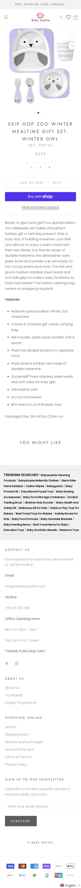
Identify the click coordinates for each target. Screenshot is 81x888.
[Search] (61, 17)
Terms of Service (18, 757)
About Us (12, 687)
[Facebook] (6, 663)
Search (10, 727)
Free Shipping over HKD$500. (40, 4)
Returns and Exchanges (24, 742)
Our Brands (14, 695)
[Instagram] (16, 663)
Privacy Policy (16, 764)
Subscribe (21, 821)
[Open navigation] (6, 17)
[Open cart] (75, 17)
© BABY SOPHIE (41, 843)
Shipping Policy (17, 734)
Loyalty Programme (20, 702)
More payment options (40, 207)
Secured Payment (19, 749)
